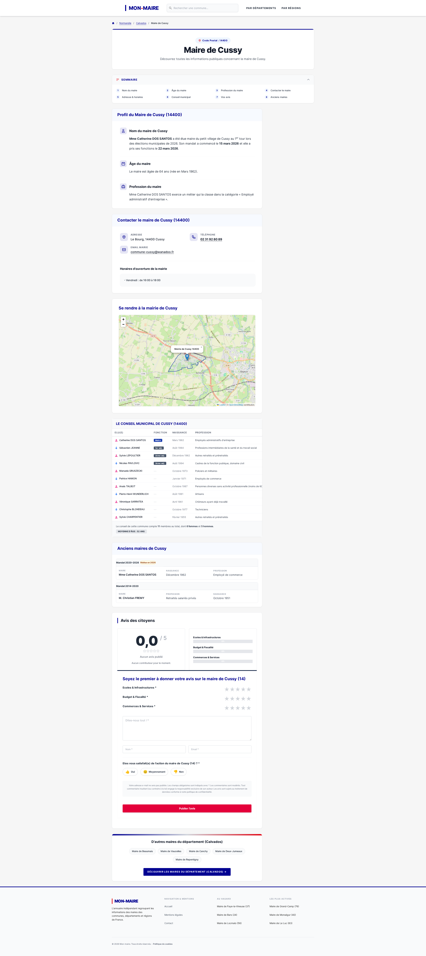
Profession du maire (229, 90)
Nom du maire (127, 90)
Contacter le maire (278, 90)
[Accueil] (113, 23)
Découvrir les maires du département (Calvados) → (186, 871)
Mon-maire (126, 901)
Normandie (125, 23)
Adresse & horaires (130, 97)
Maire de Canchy (198, 851)
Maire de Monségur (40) (283, 914)
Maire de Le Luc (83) (281, 923)
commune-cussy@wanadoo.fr (152, 252)
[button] (187, 357)
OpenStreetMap (236, 404)
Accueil (168, 906)
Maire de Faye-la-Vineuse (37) (233, 906)
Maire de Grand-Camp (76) (284, 906)
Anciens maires (276, 97)
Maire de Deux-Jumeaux (228, 851)
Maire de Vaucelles (171, 851)
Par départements (261, 8)
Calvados (141, 23)
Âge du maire (176, 90)
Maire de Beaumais (142, 851)
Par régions (291, 8)
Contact (168, 923)
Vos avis (223, 97)
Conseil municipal (179, 97)
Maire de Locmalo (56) (229, 923)
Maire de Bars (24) (227, 914)
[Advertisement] (291, 159)
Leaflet (222, 404)
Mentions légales (173, 914)
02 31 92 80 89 (211, 239)
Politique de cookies (163, 944)
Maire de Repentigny (187, 859)
